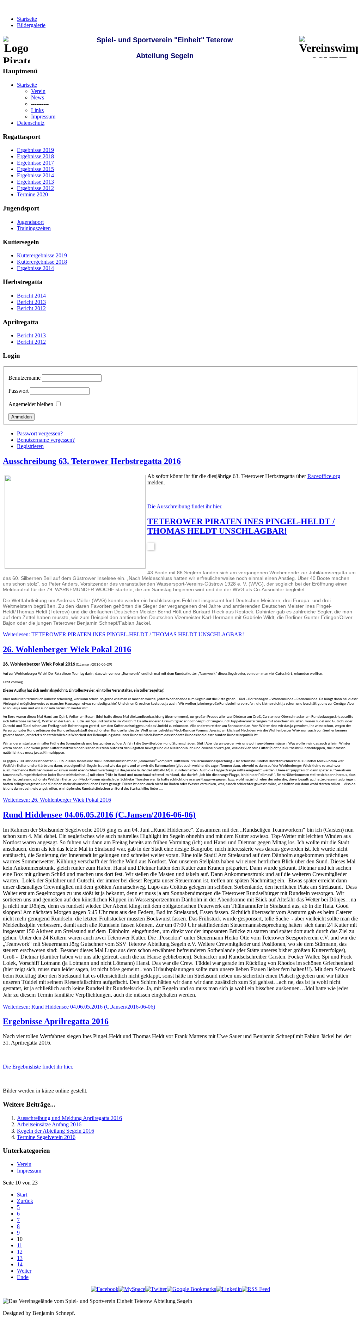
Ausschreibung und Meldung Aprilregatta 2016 (69, 1118)
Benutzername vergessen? (46, 440)
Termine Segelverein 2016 (46, 1137)
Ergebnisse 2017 (35, 163)
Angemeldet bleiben (30, 404)
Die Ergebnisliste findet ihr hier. (38, 1067)
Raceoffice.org (323, 476)
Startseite (27, 19)
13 (20, 1258)
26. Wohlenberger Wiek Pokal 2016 (67, 649)
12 (20, 1252)
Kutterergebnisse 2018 (42, 262)
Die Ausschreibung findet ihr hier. (184, 506)
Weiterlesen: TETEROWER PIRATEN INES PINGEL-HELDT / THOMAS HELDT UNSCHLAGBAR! (123, 634)
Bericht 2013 (31, 302)
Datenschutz (30, 123)
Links (37, 110)
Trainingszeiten (34, 228)
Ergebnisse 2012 (35, 188)
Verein (38, 91)
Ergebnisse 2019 (35, 150)
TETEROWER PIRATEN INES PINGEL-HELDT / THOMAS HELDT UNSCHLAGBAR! (241, 526)
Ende (23, 1277)
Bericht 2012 (31, 308)
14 (20, 1264)
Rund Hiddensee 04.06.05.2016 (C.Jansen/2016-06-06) (99, 814)
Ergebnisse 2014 (35, 175)
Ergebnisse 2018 (35, 156)
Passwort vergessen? (40, 433)
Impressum (43, 117)
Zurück (25, 1201)
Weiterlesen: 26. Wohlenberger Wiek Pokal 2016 (57, 800)
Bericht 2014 (31, 296)
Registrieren (30, 446)
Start (22, 1195)
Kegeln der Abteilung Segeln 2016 (55, 1131)
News (37, 97)
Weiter (24, 1271)
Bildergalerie (31, 25)
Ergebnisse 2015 (35, 169)
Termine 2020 (32, 194)
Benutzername (24, 378)
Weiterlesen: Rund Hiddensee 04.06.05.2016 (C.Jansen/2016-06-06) (79, 1007)
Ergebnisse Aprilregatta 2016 (56, 1021)
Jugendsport (30, 222)
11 (19, 1245)
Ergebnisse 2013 (35, 182)
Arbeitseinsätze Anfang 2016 (49, 1124)
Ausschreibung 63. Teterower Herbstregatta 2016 (92, 461)
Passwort (18, 391)
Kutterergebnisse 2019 (42, 255)
